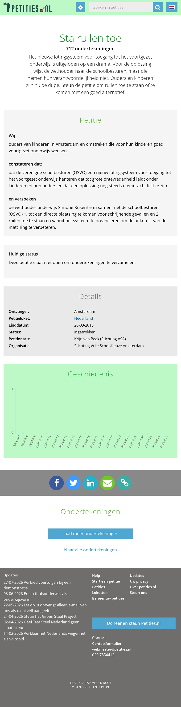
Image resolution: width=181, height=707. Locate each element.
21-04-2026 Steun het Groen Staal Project (40, 616)
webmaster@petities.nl (111, 649)
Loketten (100, 592)
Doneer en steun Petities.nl (134, 623)
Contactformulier (106, 643)
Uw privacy (139, 581)
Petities (98, 586)
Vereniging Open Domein (90, 687)
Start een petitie (106, 581)
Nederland (83, 318)
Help (96, 575)
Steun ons (138, 592)
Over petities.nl (143, 586)
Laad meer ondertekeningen (90, 533)
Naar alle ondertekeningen (90, 549)
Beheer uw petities (108, 598)
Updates (137, 575)
